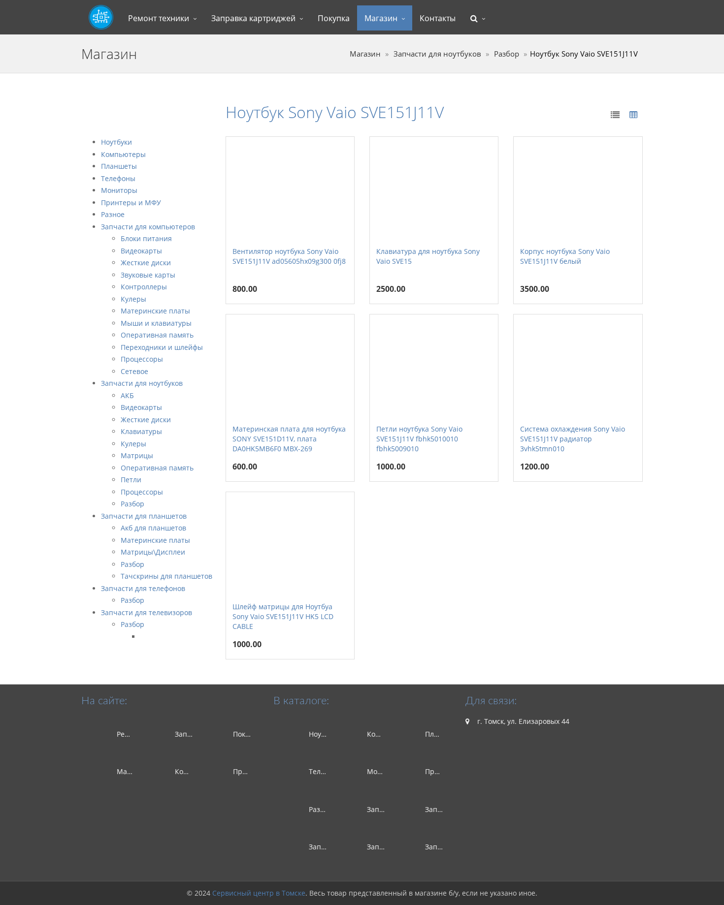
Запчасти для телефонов (143, 588)
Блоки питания (146, 238)
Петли (131, 479)
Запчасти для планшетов (144, 516)
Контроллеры (144, 286)
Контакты (438, 18)
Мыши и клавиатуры (156, 323)
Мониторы (119, 190)
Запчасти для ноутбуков (437, 54)
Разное (113, 214)
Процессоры (142, 359)
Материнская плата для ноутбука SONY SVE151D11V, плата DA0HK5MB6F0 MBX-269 (289, 438)
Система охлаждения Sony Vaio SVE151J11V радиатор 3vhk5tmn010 (572, 438)
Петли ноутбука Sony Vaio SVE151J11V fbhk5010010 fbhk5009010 (419, 438)
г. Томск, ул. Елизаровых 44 (522, 721)
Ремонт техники (158, 18)
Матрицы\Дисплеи (153, 552)
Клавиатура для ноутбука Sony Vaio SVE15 (428, 256)
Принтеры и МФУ (131, 202)
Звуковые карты (148, 275)
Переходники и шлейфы (162, 347)
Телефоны (118, 178)
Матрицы (137, 455)
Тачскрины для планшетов (166, 576)
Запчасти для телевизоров (146, 612)
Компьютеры (123, 154)
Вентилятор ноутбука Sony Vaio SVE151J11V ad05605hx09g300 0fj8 (289, 256)
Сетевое (134, 371)
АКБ (127, 395)
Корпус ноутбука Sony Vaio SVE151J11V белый (565, 256)
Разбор (506, 54)
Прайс (243, 771)
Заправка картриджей (253, 18)
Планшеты (119, 166)
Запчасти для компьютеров (148, 226)
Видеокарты (141, 250)
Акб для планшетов (153, 527)
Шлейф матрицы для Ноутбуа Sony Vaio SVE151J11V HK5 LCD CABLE (282, 616)
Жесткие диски (146, 262)
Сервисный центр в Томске (258, 893)
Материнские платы (155, 310)
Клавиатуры (141, 431)
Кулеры (133, 299)
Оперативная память (157, 335)
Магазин (380, 18)
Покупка (334, 18)
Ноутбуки (116, 142)
